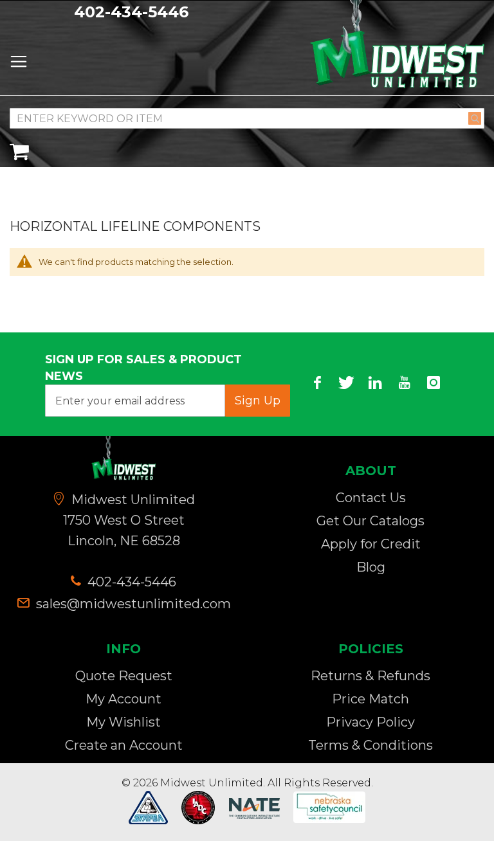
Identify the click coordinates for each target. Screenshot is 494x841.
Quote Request (123, 675)
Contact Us (371, 497)
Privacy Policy (370, 722)
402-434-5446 (131, 12)
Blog (370, 567)
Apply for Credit (371, 544)
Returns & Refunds (370, 675)
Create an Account (124, 745)
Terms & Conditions (370, 745)
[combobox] (247, 118)
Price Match (370, 699)
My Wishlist (123, 722)
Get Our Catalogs (370, 521)
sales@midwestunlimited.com (133, 603)
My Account (123, 699)
